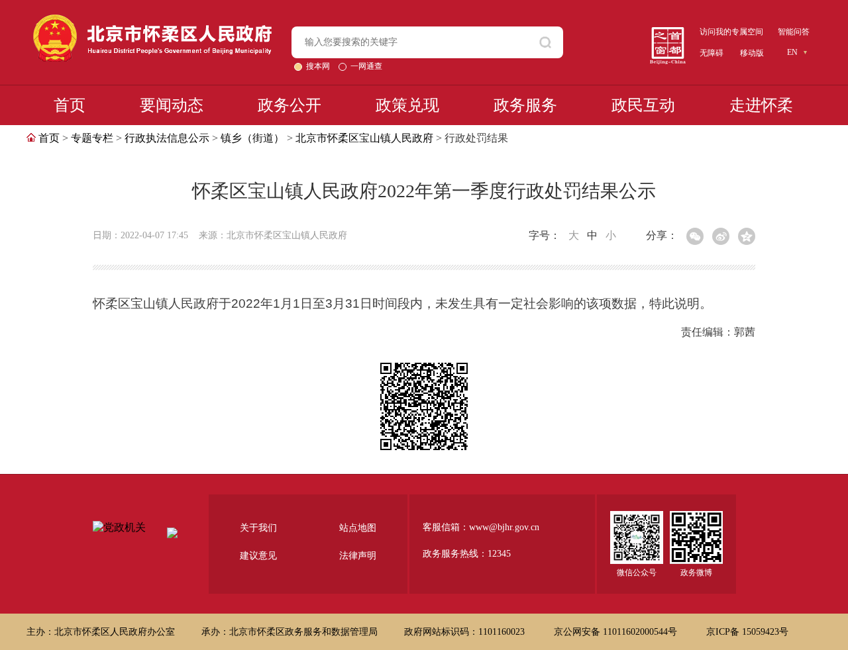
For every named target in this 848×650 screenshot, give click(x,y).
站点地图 (357, 528)
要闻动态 (171, 105)
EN (792, 52)
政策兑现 (407, 105)
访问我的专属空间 (731, 31)
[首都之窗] (667, 32)
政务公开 (289, 105)
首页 (69, 105)
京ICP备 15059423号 (747, 632)
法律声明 (357, 556)
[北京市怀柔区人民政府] (152, 20)
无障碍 (711, 53)
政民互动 (643, 105)
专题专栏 (92, 138)
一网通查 (366, 66)
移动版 (752, 53)
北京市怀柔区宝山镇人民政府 (364, 138)
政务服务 (525, 105)
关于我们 (258, 528)
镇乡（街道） (252, 138)
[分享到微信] (695, 236)
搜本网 (319, 66)
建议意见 (258, 556)
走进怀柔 (761, 105)
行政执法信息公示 (167, 138)
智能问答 (794, 31)
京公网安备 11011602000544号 (617, 632)
